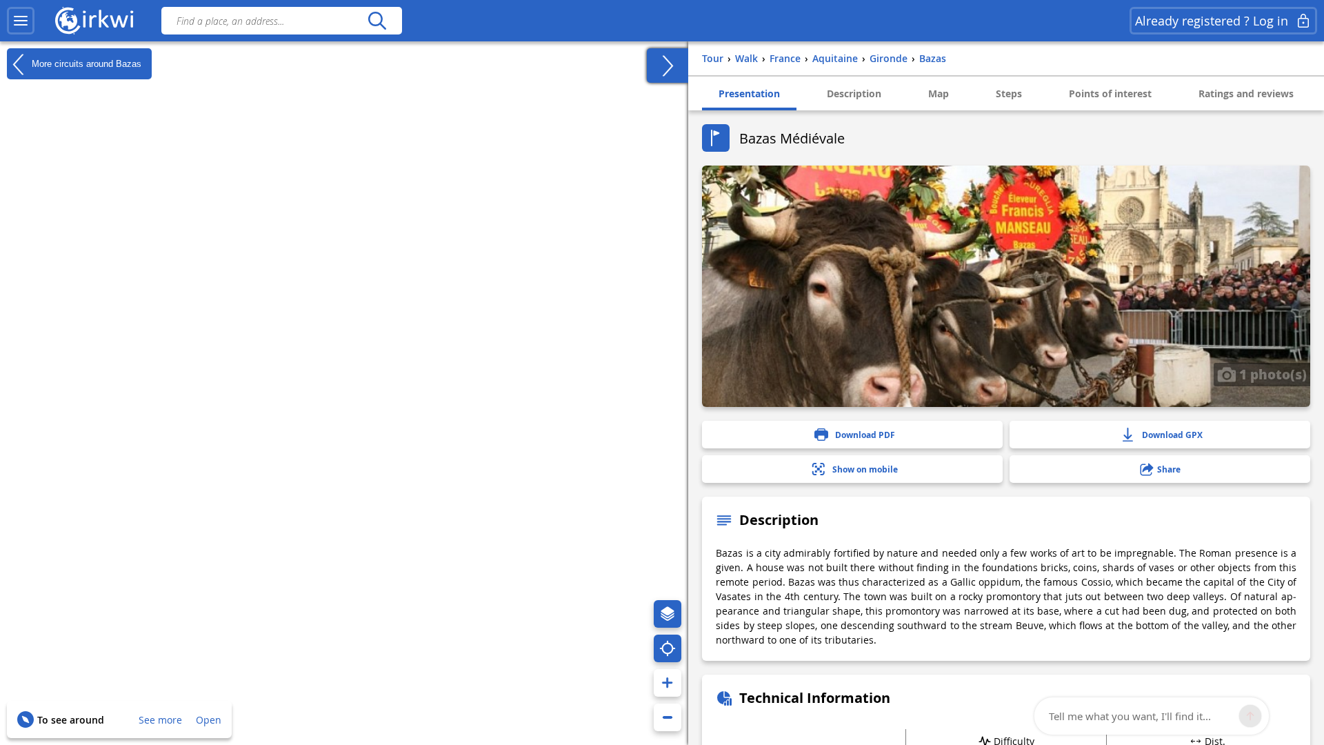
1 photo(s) (1271, 374)
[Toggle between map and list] (667, 65)
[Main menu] (20, 20)
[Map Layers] (667, 614)
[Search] (376, 21)
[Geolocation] (667, 648)
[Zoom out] (667, 717)
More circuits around (85, 63)
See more (160, 719)
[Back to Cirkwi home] (94, 20)
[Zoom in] (667, 683)
